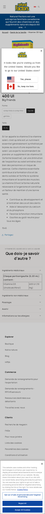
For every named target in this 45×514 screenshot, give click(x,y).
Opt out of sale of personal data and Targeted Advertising (22, 496)
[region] (22, 487)
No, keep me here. (25, 86)
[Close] (42, 464)
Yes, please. (26, 79)
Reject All (22, 503)
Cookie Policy (22, 489)
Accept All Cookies (22, 510)
